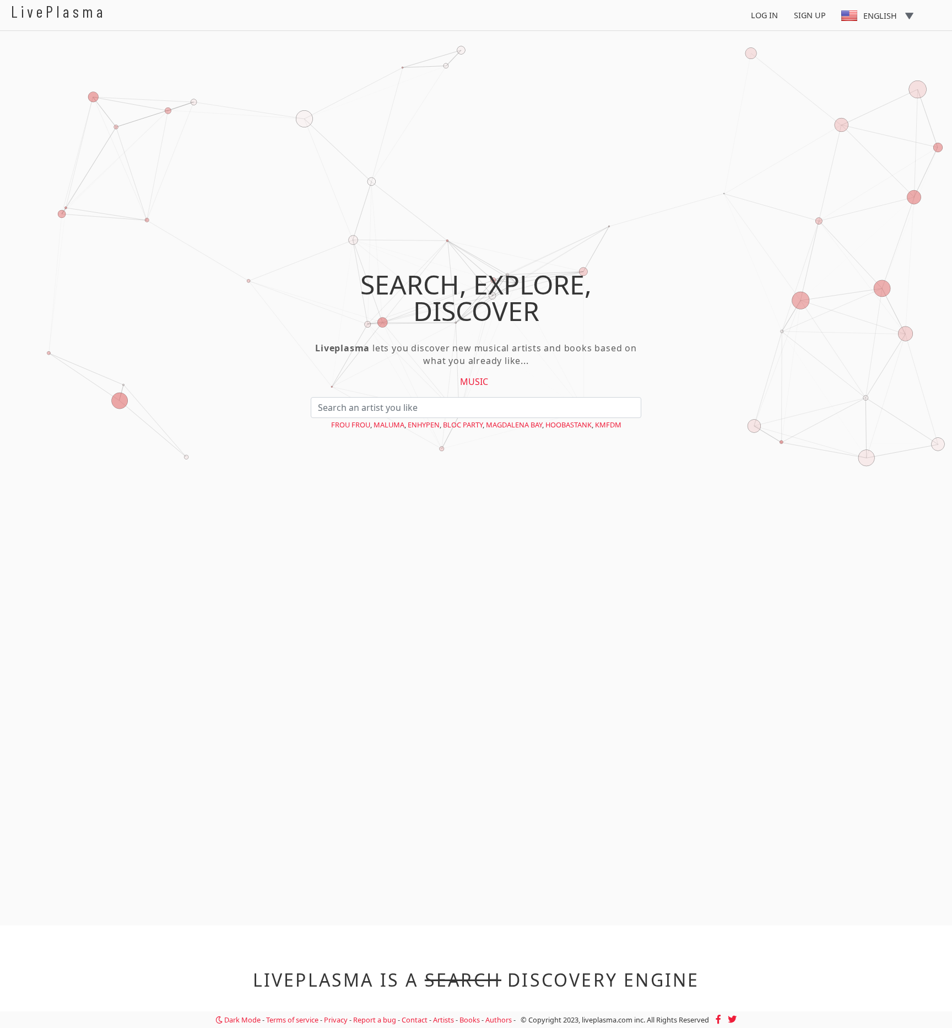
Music (474, 382)
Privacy (336, 1020)
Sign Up (810, 15)
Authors (498, 1020)
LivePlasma (58, 11)
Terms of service (292, 1020)
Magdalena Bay (514, 425)
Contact (415, 1020)
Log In (764, 15)
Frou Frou (350, 425)
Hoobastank (568, 425)
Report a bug (374, 1020)
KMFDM (608, 425)
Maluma (389, 425)
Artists (443, 1020)
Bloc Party (463, 425)
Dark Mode (242, 1020)
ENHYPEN (424, 425)
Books (469, 1020)
